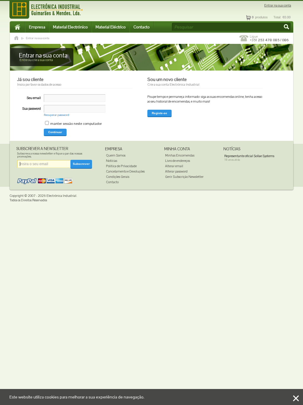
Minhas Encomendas (179, 155)
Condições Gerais (117, 177)
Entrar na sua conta (277, 5)
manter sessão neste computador (76, 123)
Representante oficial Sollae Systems (249, 156)
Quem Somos (115, 155)
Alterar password (176, 171)
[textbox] (231, 27)
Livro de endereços (177, 161)
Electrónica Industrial (61, 196)
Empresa (37, 27)
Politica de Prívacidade (121, 166)
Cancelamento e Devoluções (125, 171)
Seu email (34, 98)
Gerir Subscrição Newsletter (184, 177)
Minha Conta (177, 149)
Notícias (111, 161)
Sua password (31, 108)
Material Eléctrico (111, 27)
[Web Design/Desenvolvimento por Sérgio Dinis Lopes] (257, 197)
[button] (287, 27)
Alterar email (174, 166)
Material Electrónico (70, 27)
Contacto (141, 27)
